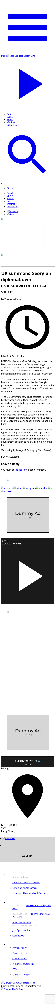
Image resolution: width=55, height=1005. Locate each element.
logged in (20, 469)
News (10, 119)
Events (10, 117)
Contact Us (12, 125)
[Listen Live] (27, 574)
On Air (10, 114)
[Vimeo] (11, 214)
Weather (11, 122)
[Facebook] (12, 211)
